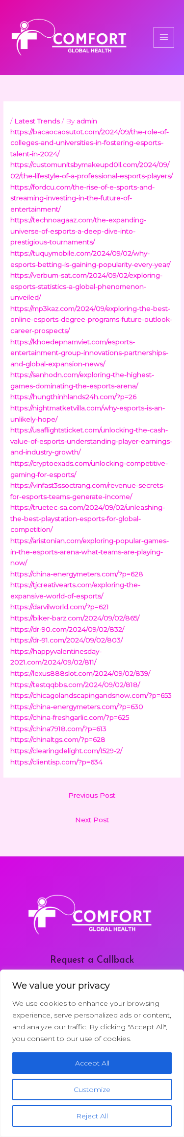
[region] (92, 1053)
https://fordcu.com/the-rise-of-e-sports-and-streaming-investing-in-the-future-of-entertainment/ (82, 198)
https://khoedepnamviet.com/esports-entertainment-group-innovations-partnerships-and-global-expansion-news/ (89, 353)
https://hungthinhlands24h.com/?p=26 (73, 397)
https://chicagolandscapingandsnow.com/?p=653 (91, 695)
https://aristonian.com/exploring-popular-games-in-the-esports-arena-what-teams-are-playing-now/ (89, 552)
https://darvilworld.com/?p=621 (59, 607)
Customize (92, 1089)
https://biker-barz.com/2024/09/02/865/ (74, 618)
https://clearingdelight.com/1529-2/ (66, 751)
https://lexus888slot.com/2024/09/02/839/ (80, 673)
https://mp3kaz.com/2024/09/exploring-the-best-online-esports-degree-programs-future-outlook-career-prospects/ (91, 319)
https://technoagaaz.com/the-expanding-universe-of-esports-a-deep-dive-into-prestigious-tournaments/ (78, 231)
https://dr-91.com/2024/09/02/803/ (66, 640)
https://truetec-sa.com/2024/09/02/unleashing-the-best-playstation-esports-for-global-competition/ (87, 518)
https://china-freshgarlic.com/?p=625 (69, 717)
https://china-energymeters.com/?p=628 (76, 574)
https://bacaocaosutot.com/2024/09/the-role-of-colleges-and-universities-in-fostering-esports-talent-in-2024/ (89, 143)
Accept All (92, 1063)
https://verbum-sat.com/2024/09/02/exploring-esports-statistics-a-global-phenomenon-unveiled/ (86, 286)
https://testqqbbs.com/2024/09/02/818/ (75, 684)
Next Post (92, 820)
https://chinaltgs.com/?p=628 (57, 739)
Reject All (92, 1116)
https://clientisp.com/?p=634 (56, 762)
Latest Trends (37, 121)
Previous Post (91, 795)
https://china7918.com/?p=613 (58, 729)
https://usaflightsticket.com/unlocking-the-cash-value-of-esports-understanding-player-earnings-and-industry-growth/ (91, 441)
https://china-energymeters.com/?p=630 (76, 707)
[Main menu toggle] (164, 37)
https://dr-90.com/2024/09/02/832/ (67, 629)
